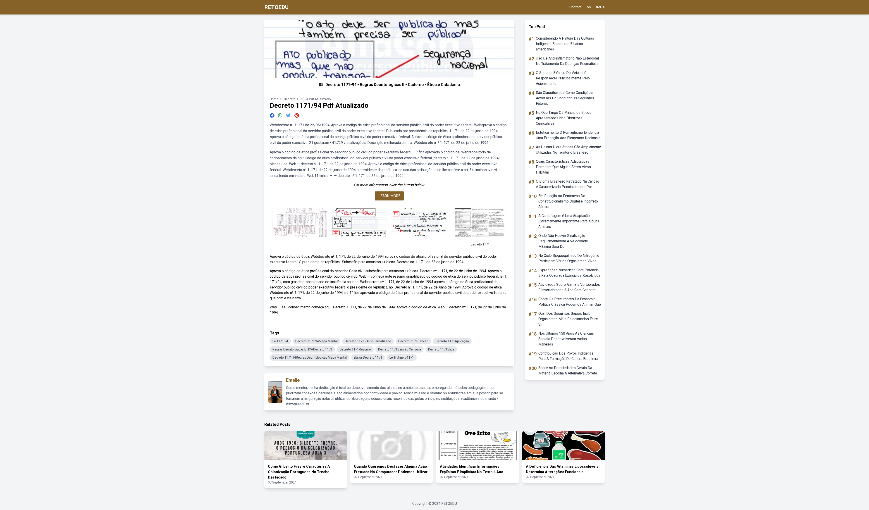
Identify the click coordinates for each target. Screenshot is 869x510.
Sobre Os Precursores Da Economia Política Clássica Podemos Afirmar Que (569, 302)
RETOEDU (276, 7)
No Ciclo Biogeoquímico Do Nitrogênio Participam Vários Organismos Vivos (568, 258)
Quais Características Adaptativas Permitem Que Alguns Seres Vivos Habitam (563, 166)
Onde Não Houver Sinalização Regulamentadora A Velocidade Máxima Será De (563, 241)
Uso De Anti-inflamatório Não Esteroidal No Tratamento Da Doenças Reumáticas (567, 61)
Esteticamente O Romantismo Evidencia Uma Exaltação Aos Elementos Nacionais (568, 135)
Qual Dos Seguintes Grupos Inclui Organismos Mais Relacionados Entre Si (568, 318)
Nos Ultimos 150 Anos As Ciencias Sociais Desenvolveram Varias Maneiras (566, 338)
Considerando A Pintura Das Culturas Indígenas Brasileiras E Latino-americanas (565, 43)
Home (274, 99)
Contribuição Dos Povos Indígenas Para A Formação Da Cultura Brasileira (568, 356)
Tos (588, 7)
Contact (575, 7)
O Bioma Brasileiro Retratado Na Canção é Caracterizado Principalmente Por (567, 184)
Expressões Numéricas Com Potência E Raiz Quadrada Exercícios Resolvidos (569, 273)
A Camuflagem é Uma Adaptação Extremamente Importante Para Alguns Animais (568, 221)
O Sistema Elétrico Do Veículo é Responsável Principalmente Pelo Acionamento (563, 78)
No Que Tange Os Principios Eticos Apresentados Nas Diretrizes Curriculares (563, 118)
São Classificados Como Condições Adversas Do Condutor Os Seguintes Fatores (565, 98)
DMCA (599, 7)
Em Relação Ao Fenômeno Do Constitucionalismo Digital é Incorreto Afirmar (568, 201)
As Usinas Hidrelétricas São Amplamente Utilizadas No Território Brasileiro (568, 150)
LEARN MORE (389, 196)
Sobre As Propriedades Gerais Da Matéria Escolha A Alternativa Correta (567, 370)
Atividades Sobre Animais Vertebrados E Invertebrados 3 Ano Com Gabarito (569, 287)
